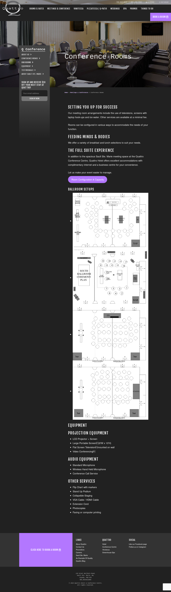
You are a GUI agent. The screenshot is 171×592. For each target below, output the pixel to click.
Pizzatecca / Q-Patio (97, 8)
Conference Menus (30, 58)
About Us (25, 54)
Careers (79, 552)
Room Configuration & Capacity (87, 179)
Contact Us (80, 547)
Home (66, 92)
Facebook (150, 2)
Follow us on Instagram (137, 547)
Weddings (115, 8)
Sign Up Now (34, 98)
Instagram (165, 2)
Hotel (104, 544)
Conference (58, 8)
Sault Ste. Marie (82, 555)
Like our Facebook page (138, 544)
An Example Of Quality (84, 558)
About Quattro (81, 544)
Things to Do (147, 8)
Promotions (80, 549)
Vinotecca (79, 8)
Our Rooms (26, 62)
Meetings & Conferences (79, 92)
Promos (133, 8)
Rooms (37, 8)
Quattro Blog (80, 561)
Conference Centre (109, 547)
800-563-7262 (136, 2)
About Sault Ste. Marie (31, 74)
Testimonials (27, 70)
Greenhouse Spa (108, 552)
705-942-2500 (121, 2)
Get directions (85, 579)
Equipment (26, 66)
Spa (125, 8)
